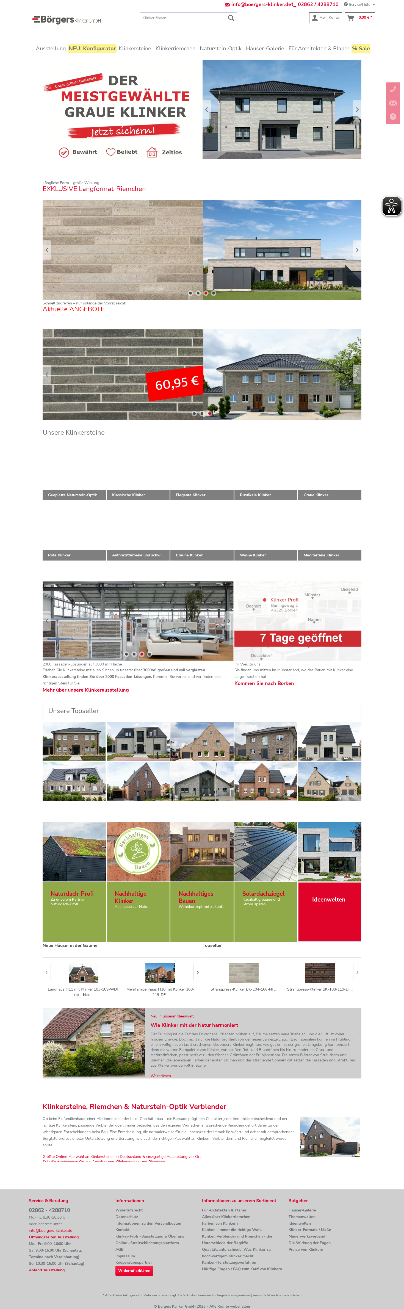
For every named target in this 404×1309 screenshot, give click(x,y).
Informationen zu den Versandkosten (148, 1223)
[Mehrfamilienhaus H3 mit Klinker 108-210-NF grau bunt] (160, 973)
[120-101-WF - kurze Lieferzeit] (202, 741)
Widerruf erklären (134, 1270)
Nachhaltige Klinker (130, 897)
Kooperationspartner (133, 1262)
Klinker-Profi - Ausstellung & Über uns (149, 1236)
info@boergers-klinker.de (261, 4)
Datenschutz (126, 1216)
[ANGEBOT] (202, 374)
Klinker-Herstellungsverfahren (229, 1262)
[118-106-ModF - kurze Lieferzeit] (202, 782)
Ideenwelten (300, 1223)
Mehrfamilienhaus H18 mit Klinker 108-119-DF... (83, 992)
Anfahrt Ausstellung (47, 1270)
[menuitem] (188, 17)
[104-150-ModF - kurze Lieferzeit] (329, 741)
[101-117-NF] (138, 782)
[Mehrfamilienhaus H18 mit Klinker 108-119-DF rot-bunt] (83, 973)
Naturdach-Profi (72, 894)
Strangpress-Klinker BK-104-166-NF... (243, 989)
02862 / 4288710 (318, 4)
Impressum (125, 1256)
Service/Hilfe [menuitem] (359, 4)
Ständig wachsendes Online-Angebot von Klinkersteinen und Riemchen (104, 1161)
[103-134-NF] (74, 782)
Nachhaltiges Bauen (196, 897)
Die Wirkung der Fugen (310, 1243)
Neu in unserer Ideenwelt (172, 1016)
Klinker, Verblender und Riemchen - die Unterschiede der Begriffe (237, 1240)
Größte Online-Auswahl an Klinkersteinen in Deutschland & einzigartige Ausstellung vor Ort (122, 1156)
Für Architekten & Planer (224, 1210)
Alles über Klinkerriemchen (226, 1216)
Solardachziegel (263, 894)
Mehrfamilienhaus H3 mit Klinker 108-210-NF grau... (160, 992)
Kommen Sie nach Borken (264, 683)
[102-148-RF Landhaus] (266, 782)
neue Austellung (138, 621)
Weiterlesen (161, 1075)
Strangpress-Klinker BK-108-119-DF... (320, 989)
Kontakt (122, 1229)
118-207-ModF (202, 250)
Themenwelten (302, 1216)
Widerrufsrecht (129, 1210)
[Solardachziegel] (266, 851)
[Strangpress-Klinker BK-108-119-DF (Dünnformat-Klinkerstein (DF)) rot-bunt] (320, 973)
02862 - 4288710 (49, 1210)
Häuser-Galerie (302, 1210)
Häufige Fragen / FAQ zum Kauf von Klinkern (242, 1269)
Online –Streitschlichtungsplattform (147, 1243)
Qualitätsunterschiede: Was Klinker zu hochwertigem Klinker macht (236, 1253)
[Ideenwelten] (329, 851)
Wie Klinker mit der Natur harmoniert (194, 1025)
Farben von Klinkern (220, 1223)
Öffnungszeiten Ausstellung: (54, 1237)
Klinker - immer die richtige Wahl (232, 1229)
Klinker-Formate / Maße (310, 1229)
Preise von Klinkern (306, 1249)
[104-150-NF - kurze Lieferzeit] (138, 741)
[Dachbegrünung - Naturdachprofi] (74, 851)
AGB (119, 1249)
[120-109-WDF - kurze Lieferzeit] (74, 741)
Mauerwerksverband (307, 1236)
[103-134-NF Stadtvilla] (266, 741)
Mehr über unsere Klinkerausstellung (86, 690)
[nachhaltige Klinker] (138, 851)
